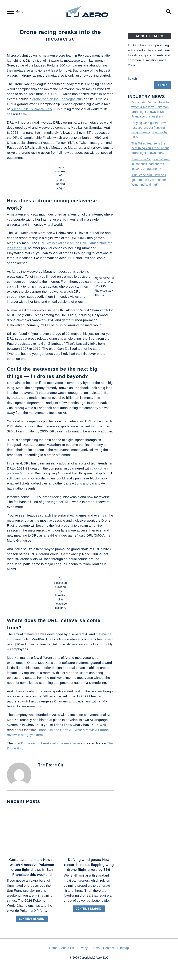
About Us (67, 948)
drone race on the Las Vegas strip (57, 99)
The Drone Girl (51, 765)
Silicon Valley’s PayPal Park (31, 109)
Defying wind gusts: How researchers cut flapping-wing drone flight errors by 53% (89, 865)
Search (132, 78)
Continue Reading (32, 918)
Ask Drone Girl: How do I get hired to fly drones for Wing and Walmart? (148, 179)
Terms (95, 948)
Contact (108, 948)
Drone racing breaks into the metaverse (50, 743)
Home (53, 948)
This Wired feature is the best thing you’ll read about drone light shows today (150, 148)
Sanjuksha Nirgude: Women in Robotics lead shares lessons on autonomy (150, 164)
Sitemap (123, 948)
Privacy (82, 948)
